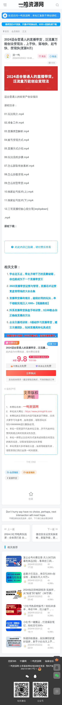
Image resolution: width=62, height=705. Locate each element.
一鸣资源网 (35, 661)
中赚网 (23, 661)
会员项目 (16, 31)
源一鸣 (16, 54)
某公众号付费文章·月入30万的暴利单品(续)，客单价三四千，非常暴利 (39, 561)
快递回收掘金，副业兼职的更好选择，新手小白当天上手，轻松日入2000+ (39, 641)
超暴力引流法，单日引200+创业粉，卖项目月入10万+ (39, 575)
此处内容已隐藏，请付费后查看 (32, 247)
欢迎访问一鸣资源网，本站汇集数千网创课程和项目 (33, 15)
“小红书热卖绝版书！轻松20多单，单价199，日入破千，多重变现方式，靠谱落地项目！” (39, 609)
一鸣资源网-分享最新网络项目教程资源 (26, 665)
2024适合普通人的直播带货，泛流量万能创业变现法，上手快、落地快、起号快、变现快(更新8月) (31, 43)
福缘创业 (49, 661)
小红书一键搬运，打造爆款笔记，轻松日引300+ (39, 623)
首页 (6, 31)
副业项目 (30, 472)
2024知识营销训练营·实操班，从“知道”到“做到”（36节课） (39, 591)
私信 (54, 56)
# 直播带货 (12, 477)
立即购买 (31, 373)
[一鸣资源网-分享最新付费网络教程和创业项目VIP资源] (31, 4)
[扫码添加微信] (56, 675)
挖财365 (12, 661)
